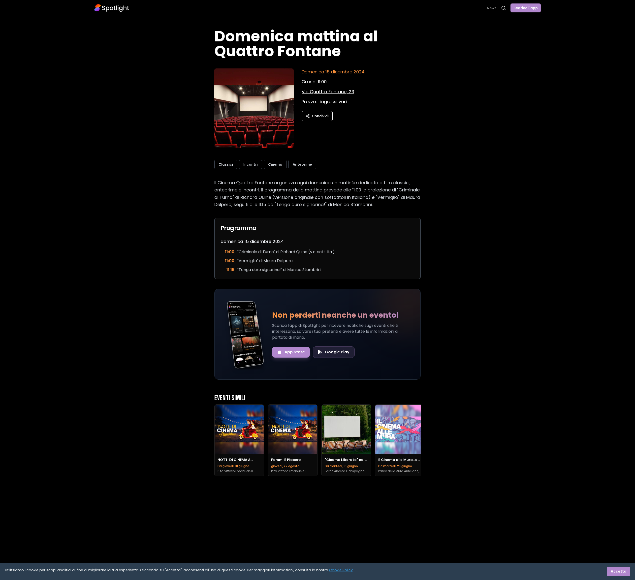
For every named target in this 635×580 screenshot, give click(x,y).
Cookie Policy (341, 570)
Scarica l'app (525, 7)
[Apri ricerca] (503, 8)
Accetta (618, 571)
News (492, 7)
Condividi (320, 116)
